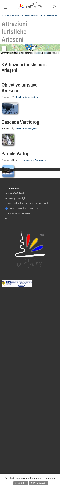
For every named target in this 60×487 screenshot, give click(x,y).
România (5, 15)
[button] (31, 47)
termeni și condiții (15, 198)
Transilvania (16, 15)
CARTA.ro (12, 188)
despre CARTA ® (14, 193)
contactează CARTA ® (17, 213)
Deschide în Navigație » (26, 97)
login (7, 218)
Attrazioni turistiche (49, 15)
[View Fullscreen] (4, 48)
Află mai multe (38, 483)
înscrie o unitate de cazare (24, 208)
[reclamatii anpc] (17, 286)
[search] (54, 8)
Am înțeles (20, 483)
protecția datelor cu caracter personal (26, 203)
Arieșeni (35, 15)
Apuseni (26, 15)
